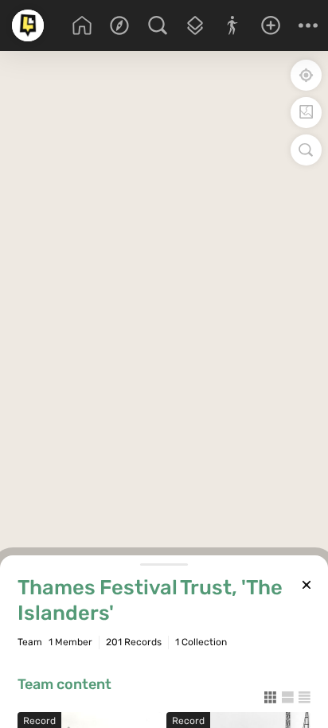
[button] (308, 25)
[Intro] (81, 25)
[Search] (157, 25)
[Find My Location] (306, 75)
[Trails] (233, 25)
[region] (164, 316)
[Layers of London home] (28, 25)
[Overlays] (194, 25)
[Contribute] (270, 25)
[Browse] (119, 25)
